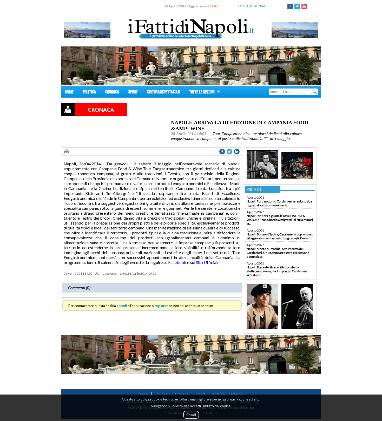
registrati (161, 306)
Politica (161, 394)
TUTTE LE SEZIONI (202, 92)
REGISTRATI (258, 6)
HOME (69, 92)
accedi (122, 306)
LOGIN (243, 6)
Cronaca (181, 394)
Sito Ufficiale (207, 262)
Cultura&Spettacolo (228, 394)
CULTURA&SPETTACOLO (163, 92)
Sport (200, 394)
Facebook (177, 262)
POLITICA (89, 92)
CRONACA (112, 92)
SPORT (133, 92)
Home (143, 394)
